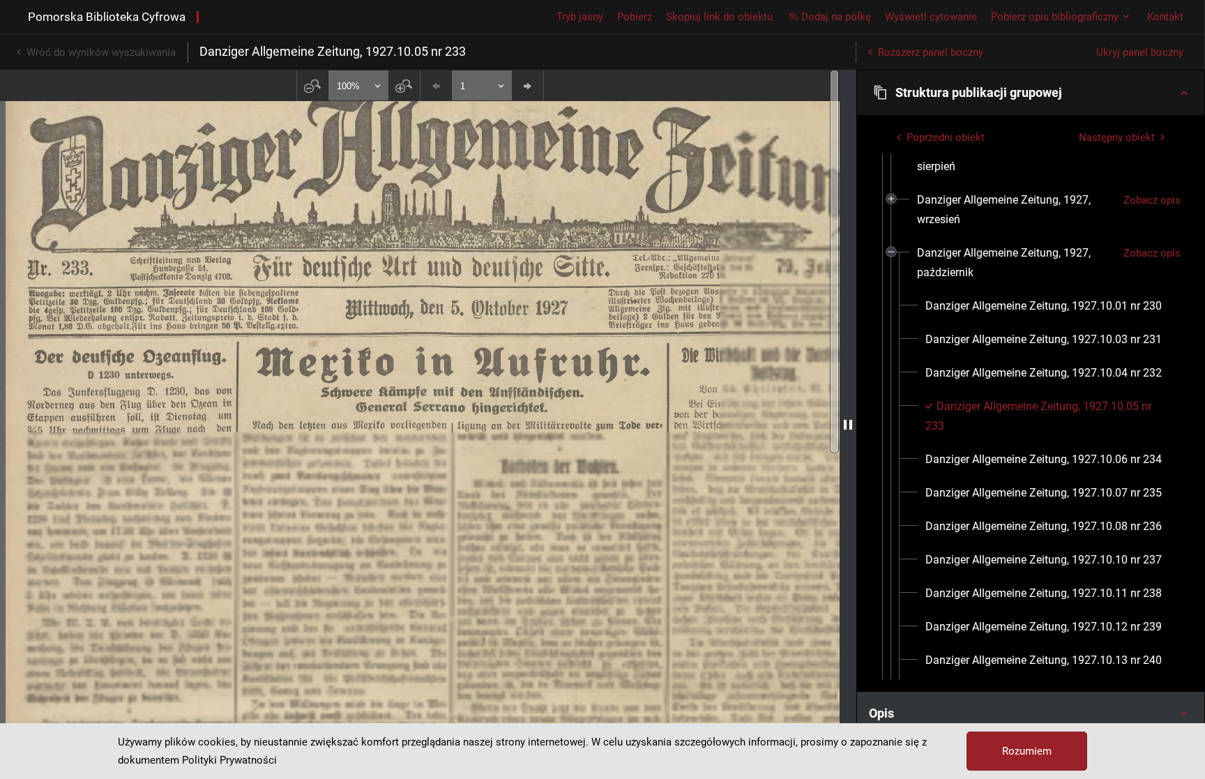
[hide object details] (848, 424)
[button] (1030, 92)
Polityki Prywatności (229, 760)
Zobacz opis (1152, 200)
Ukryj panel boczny (1139, 52)
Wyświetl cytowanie (931, 16)
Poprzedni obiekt (946, 137)
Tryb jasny (579, 16)
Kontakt (1165, 16)
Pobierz (634, 16)
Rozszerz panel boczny (930, 52)
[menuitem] (1014, 157)
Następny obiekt (1117, 137)
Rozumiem (1027, 751)
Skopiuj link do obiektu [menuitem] (719, 16)
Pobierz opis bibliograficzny (1055, 16)
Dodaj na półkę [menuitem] (836, 16)
